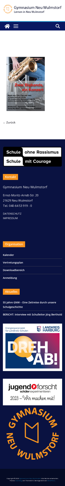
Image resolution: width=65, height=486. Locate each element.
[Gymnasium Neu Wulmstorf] (7, 26)
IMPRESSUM (10, 218)
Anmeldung (10, 278)
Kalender (8, 255)
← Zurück (9, 122)
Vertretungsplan (13, 262)
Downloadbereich (14, 270)
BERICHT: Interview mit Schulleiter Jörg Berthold (32, 314)
